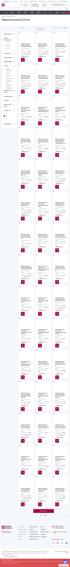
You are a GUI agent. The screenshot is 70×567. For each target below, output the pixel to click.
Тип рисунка (7, 53)
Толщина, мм (7, 110)
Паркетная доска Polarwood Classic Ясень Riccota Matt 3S (26, 141)
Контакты (20, 539)
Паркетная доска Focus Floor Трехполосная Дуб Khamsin (26, 109)
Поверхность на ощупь (8, 91)
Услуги (26, 1)
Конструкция (7, 124)
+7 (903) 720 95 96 (34, 6)
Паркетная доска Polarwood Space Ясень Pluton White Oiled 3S (43, 173)
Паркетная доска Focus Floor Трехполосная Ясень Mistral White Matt (43, 109)
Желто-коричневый (9, 84)
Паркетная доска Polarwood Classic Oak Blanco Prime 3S (26, 45)
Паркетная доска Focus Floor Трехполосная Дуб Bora (43, 395)
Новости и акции (33, 1)
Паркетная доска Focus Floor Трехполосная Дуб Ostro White (43, 458)
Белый (7, 73)
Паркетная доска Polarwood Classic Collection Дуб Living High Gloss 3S (60, 141)
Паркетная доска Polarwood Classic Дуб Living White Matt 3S (25, 173)
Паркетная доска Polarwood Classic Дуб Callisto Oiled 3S (43, 363)
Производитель (8, 34)
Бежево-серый (9, 78)
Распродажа (43, 536)
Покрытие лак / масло (8, 105)
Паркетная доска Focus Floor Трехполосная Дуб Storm (43, 204)
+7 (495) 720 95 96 (34, 4)
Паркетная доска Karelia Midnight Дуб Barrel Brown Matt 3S (26, 267)
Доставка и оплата (43, 1)
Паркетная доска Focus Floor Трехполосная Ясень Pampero (60, 331)
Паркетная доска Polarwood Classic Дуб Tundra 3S (60, 172)
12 (6, 113)
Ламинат (6, 12)
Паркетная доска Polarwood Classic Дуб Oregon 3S (60, 204)
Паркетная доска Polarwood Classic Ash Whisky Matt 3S (43, 77)
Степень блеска (8, 96)
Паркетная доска (25, 12)
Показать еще (43, 511)
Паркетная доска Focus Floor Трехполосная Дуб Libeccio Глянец (26, 363)
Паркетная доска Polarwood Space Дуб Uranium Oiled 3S (60, 268)
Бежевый (8, 75)
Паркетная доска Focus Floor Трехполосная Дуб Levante (43, 300)
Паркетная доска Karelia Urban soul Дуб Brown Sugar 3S (60, 426)
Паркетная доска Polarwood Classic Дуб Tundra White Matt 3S (60, 395)
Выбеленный (9, 81)
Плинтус (44, 12)
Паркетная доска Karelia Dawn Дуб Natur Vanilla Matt (60, 490)
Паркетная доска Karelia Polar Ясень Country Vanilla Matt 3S (43, 141)
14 (6, 116)
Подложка (51, 12)
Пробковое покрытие (39, 12)
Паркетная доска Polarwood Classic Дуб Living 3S (60, 77)
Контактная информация (63, 1)
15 (6, 118)
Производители (6, 1)
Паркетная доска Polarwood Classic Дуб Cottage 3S (25, 77)
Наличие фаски (8, 57)
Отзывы (21, 1)
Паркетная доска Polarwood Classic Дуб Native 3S (25, 204)
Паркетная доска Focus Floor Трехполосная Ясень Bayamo (43, 331)
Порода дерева (8, 61)
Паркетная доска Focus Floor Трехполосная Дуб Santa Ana (60, 458)
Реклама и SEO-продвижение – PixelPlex (61, 552)
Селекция (6, 100)
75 (67, 27)
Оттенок (6, 65)
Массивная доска (32, 12)
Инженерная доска (19, 12)
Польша (8, 45)
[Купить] (23, 60)
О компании (14, 1)
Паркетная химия (57, 12)
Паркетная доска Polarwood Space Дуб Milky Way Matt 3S (60, 363)
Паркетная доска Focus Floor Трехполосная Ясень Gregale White (43, 268)
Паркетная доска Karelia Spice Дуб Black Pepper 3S (25, 490)
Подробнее (15, 563)
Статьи (20, 536)
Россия (7, 48)
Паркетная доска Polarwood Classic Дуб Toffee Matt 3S (60, 299)
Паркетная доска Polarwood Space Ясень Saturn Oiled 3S (26, 236)
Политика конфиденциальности (11, 556)
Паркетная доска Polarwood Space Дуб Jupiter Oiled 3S (43, 426)
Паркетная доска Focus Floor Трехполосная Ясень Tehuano (26, 331)
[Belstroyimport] (3, 4)
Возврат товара (52, 1)
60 (65, 27)
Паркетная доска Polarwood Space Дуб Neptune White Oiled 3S (26, 395)
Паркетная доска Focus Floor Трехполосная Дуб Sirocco (26, 300)
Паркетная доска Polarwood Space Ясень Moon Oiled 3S (60, 236)
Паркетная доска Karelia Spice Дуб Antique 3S (42, 490)
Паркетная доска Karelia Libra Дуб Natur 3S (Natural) (25, 426)
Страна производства (7, 39)
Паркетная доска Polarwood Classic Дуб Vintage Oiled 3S (60, 45)
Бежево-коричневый (9, 69)
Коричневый (9, 88)
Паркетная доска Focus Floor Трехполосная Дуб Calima (26, 458)
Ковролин (64, 12)
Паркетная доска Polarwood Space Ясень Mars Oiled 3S (43, 236)
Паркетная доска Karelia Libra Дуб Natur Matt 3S (42, 45)
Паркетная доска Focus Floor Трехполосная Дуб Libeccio (60, 109)
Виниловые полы (12, 12)
